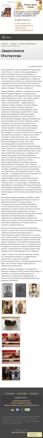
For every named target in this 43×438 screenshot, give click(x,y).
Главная (4, 43)
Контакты (34, 393)
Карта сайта (22, 393)
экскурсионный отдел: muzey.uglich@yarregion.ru (21, 401)
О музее (13, 43)
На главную (10, 393)
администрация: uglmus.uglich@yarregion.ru (21, 405)
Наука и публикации (27, 43)
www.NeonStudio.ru (19, 432)
